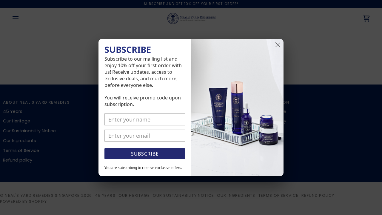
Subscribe (145, 153)
